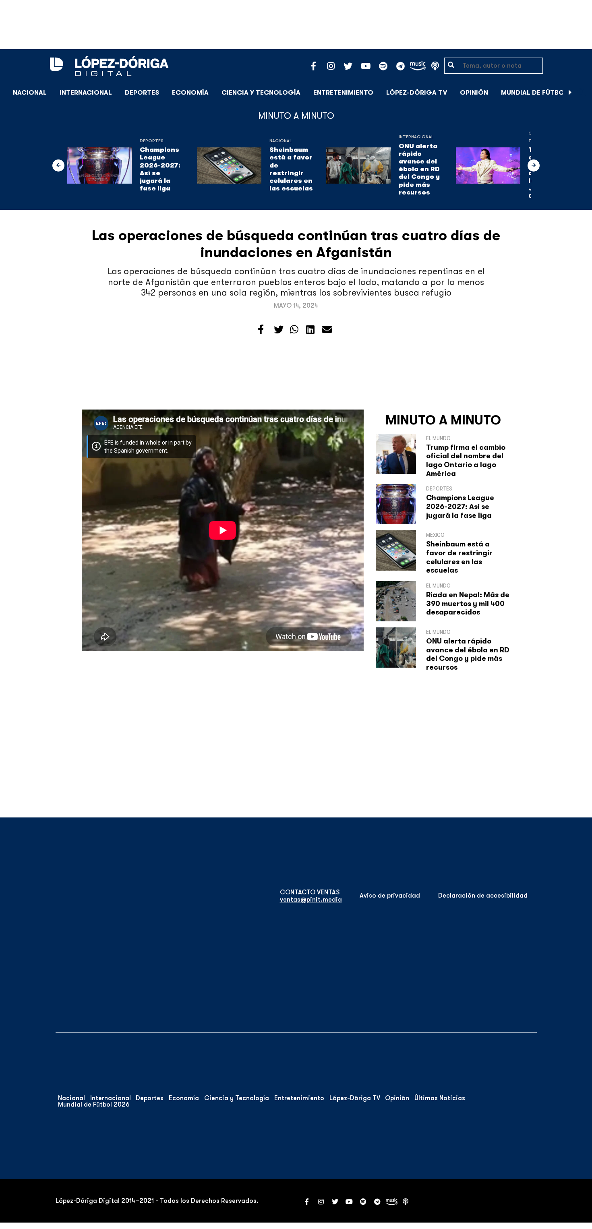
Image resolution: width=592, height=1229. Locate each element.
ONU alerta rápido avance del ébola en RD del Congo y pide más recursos (419, 169)
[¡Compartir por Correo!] (327, 329)
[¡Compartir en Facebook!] (261, 329)
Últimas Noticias (439, 1098)
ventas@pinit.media (311, 899)
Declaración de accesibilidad (483, 895)
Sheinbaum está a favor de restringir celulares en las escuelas (291, 169)
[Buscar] (582, 92)
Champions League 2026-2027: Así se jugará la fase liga (160, 169)
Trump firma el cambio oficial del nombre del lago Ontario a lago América (465, 460)
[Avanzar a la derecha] (570, 92)
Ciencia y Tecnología (260, 92)
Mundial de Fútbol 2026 (543, 92)
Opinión (474, 92)
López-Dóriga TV (416, 92)
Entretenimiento (343, 92)
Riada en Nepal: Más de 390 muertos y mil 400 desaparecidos (467, 603)
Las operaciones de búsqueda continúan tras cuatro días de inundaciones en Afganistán (296, 244)
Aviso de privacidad (390, 895)
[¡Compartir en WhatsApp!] (294, 329)
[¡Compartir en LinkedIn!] (310, 329)
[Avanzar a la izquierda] (58, 165)
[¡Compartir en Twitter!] (279, 329)
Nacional (30, 92)
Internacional (86, 92)
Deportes (142, 92)
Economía (190, 92)
